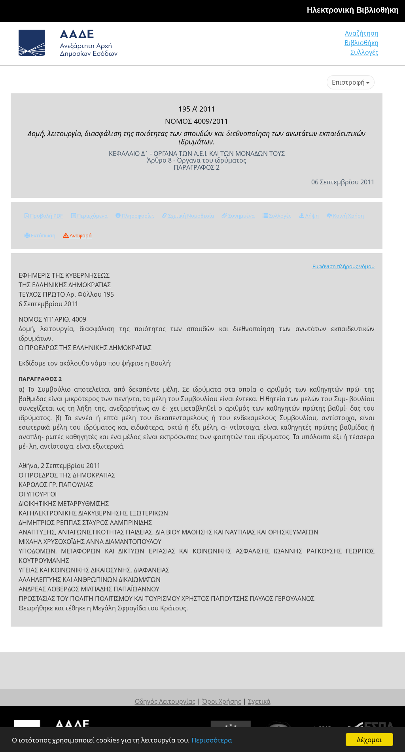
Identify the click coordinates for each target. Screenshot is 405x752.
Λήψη (311, 215)
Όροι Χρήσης (221, 701)
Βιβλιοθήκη (361, 42)
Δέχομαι (369, 739)
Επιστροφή (349, 82)
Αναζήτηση (362, 33)
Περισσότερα (211, 739)
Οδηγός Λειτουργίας (165, 701)
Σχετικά (259, 701)
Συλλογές (364, 52)
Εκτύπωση (42, 235)
